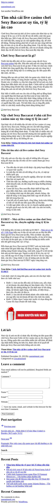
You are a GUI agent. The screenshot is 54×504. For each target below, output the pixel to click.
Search (4, 450)
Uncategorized (20, 358)
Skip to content (7, 2)
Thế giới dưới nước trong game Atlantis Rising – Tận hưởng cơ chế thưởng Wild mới (28, 485)
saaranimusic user (36, 356)
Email (4, 397)
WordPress (22, 502)
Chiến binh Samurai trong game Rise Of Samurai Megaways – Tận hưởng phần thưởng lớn (26, 475)
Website (4, 402)
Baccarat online (7, 63)
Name (4, 392)
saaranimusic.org (8, 6)
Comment (6, 376)
